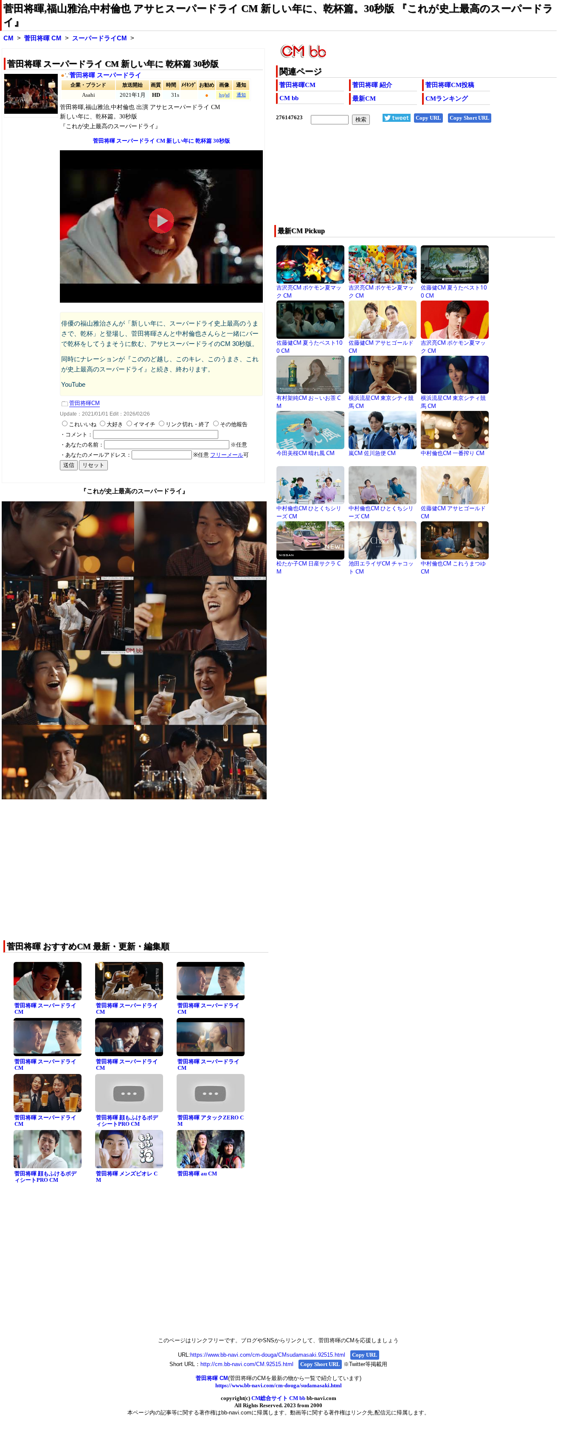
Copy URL (428, 118)
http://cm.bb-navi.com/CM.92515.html (246, 1364)
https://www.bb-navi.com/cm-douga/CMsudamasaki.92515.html (267, 1355)
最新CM (364, 98)
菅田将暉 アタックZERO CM (210, 1120)
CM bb (288, 98)
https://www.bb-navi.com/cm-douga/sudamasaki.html (278, 1385)
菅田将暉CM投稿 (449, 85)
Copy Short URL (470, 118)
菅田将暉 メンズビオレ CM (127, 1176)
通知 (241, 95)
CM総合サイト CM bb (278, 1398)
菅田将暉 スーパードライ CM (45, 1008)
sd (227, 95)
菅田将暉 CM (43, 38)
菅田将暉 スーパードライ (105, 75)
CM (8, 38)
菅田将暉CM (297, 85)
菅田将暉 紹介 (372, 85)
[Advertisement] (388, 180)
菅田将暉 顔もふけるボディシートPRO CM (127, 1120)
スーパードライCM (99, 38)
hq (221, 95)
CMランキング (446, 98)
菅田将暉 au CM (197, 1173)
